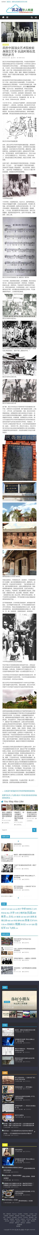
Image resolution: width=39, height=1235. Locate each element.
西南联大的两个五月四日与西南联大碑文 (32, 814)
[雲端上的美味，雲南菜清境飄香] (11, 1175)
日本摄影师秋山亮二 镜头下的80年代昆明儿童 (19, 1006)
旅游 (18, 916)
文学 (15, 917)
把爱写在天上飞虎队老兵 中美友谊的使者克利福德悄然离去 (19, 796)
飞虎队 (13, 928)
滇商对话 (17, 1222)
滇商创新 (11, 1222)
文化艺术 (20, 1217)
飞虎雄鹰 (11, 1219)
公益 (14, 909)
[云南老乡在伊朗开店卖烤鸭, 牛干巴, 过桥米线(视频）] (8, 1095)
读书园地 (14, 1217)
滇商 (32, 916)
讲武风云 (12, 1221)
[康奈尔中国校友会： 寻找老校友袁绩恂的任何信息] (8, 1048)
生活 (36, 1214)
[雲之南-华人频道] (3, 17)
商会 (8, 913)
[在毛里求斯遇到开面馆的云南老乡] (12, 1167)
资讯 (4, 1214)
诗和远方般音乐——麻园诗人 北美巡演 (25, 958)
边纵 (33, 924)
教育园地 (7, 1002)
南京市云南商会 (19, 1115)
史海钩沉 (23, 1219)
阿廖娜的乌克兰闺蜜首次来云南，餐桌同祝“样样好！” (19, 1185)
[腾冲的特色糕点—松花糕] (10, 1200)
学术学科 (25, 1217)
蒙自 (6, 924)
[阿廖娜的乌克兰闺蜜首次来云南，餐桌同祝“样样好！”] (18, 1183)
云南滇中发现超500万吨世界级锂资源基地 (18, 791)
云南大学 (4, 909)
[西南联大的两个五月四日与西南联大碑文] (32, 805)
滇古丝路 (7, 1221)
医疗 (19, 909)
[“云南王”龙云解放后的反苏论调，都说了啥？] (7, 855)
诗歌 (27, 924)
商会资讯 (33, 1221)
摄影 (34, 913)
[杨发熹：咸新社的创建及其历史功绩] (7, 844)
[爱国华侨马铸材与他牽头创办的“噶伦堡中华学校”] (8, 1057)
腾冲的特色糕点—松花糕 (26, 1201)
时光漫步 (23, 1215)
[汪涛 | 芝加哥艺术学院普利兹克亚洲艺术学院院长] (7, 948)
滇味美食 (17, 1215)
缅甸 (19, 920)
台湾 (35, 909)
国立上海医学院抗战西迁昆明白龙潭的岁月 (7, 815)
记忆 (36, 1217)
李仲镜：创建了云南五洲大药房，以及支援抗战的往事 (19, 1125)
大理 (17, 913)
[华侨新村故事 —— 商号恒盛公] (8, 1086)
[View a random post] (36, 17)
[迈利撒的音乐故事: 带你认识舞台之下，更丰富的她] (7, 865)
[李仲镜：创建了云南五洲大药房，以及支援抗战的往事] (18, 1123)
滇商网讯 (28, 1222)
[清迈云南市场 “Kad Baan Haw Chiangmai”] (7, 938)
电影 (9, 921)
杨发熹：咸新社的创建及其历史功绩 (24, 844)
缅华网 (18, 1226)
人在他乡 (31, 1214)
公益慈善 (6, 1215)
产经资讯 (25, 1214)
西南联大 (11, 924)
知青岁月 (24, 1221)
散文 (7, 917)
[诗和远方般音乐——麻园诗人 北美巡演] (7, 957)
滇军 (28, 917)
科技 (15, 920)
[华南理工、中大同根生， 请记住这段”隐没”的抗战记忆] (19, 805)
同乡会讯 (14, 1214)
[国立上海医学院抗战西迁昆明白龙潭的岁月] (7, 805)
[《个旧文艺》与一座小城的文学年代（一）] (7, 886)
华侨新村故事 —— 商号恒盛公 (23, 1087)
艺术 (32, 920)
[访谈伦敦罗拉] (8, 1149)
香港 (17, 928)
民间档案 (34, 1219)
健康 (11, 909)
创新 (16, 909)
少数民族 (23, 912)
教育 (3, 916)
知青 (12, 920)
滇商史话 (23, 1222)
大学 (12, 912)
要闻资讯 (9, 1214)
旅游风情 (11, 1215)
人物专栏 (9, 1217)
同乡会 (3, 913)
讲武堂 (23, 924)
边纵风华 (18, 1221)
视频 (17, 924)
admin (14, 57)
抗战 (29, 912)
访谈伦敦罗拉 (10, 2)
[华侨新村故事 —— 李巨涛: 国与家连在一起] (8, 1105)
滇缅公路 (6, 1219)
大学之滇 (5, 44)
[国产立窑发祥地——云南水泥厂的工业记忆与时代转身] (7, 876)
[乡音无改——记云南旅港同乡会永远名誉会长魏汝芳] (17, 1131)
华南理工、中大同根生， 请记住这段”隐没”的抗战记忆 (19, 816)
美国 (22, 920)
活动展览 (20, 1214)
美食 (27, 920)
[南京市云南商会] (8, 1114)
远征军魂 (17, 1219)
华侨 (23, 908)
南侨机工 (29, 909)
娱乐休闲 (34, 1215)
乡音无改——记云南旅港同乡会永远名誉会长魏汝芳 (19, 1132)
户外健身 (28, 1215)
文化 (11, 916)
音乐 (7, 928)
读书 (30, 924)
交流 (8, 909)
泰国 (25, 917)
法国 (22, 917)
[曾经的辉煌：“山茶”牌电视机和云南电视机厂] (7, 967)
